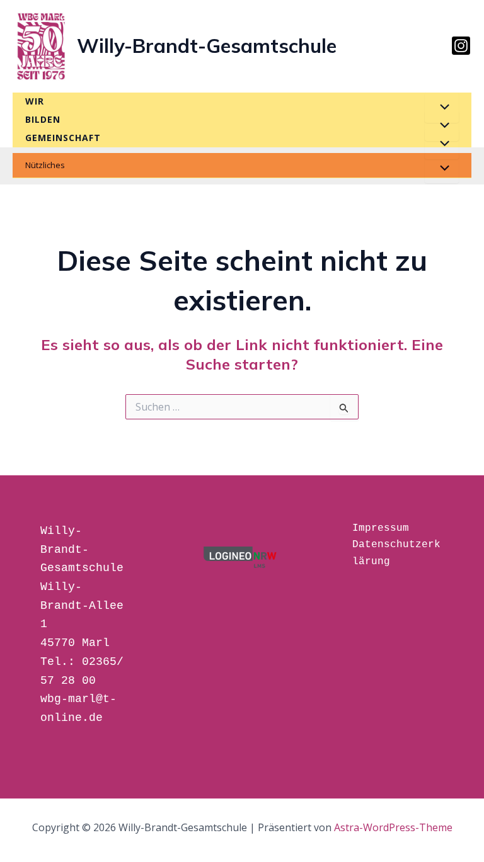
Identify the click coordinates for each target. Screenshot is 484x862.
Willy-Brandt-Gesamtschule (207, 45)
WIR (34, 101)
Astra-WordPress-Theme (393, 827)
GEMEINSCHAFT (63, 138)
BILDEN (42, 119)
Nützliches (45, 165)
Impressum (380, 528)
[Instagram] (461, 45)
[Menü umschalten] (442, 108)
